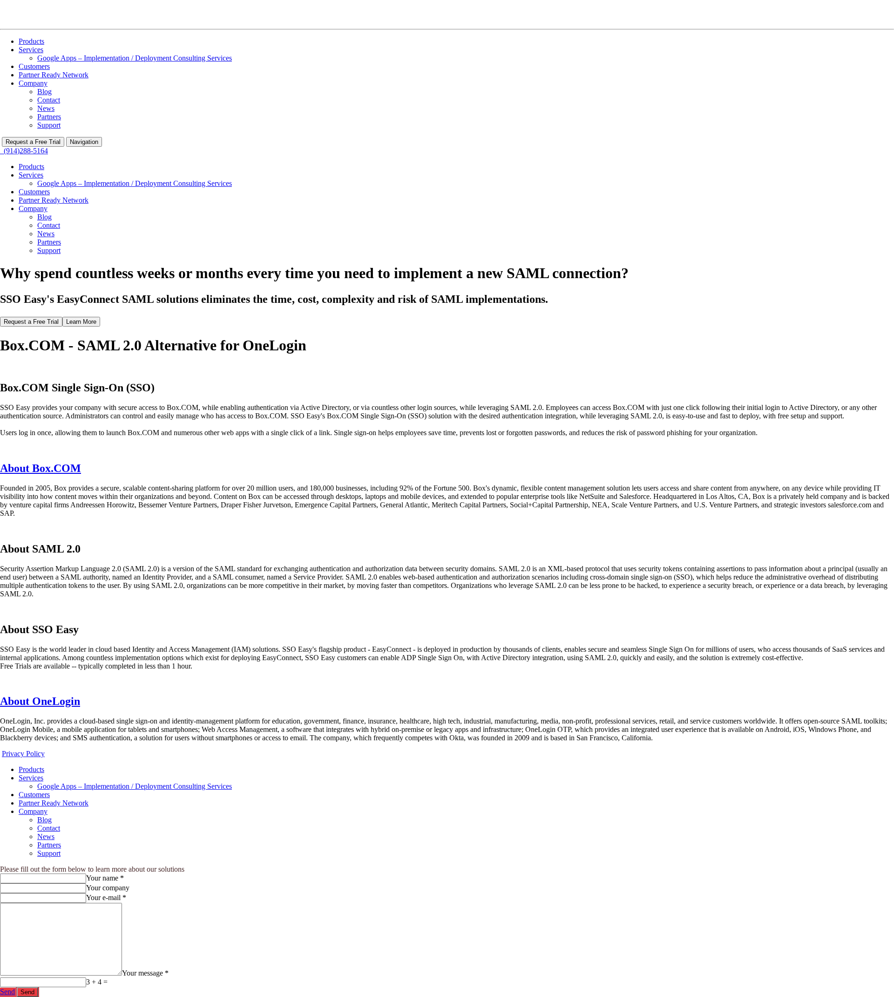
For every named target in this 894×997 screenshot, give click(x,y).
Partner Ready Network (53, 75)
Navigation (84, 141)
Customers (34, 66)
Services (31, 50)
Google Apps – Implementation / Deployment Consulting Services (134, 58)
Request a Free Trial (33, 141)
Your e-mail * (106, 897)
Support (49, 125)
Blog (44, 92)
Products (31, 41)
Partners (49, 117)
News (45, 108)
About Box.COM (40, 468)
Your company (107, 888)
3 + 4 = (97, 982)
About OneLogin (40, 701)
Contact (48, 100)
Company (33, 83)
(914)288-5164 (24, 151)
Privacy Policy (23, 754)
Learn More (81, 321)
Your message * (145, 973)
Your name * (105, 878)
